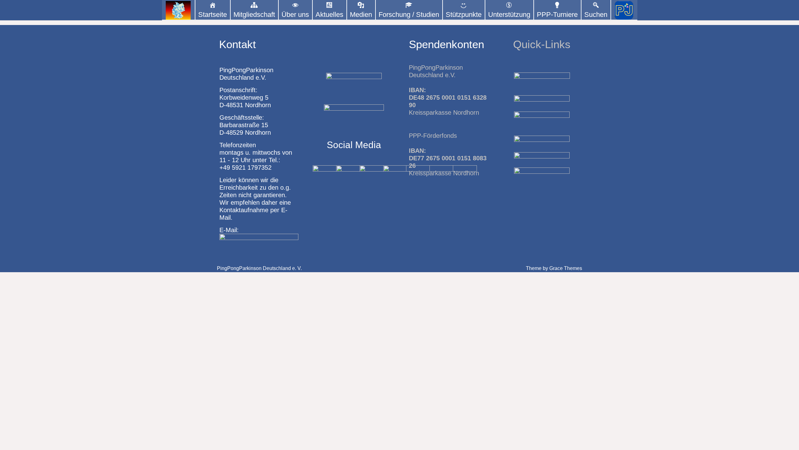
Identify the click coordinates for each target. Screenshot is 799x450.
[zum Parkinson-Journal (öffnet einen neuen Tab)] (624, 10)
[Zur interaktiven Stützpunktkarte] (178, 10)
